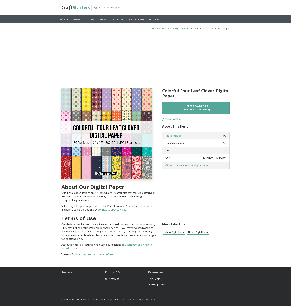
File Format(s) (173, 135)
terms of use (106, 254)
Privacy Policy (148, 299)
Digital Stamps (137, 19)
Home (66, 19)
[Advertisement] (145, 63)
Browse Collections (84, 19)
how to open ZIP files (114, 209)
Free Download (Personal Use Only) (196, 108)
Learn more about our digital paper (188, 165)
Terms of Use (173, 119)
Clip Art (103, 19)
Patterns (154, 19)
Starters (75, 7)
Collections (166, 28)
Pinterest (113, 279)
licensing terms (85, 254)
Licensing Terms (157, 284)
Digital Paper (118, 19)
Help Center (154, 279)
